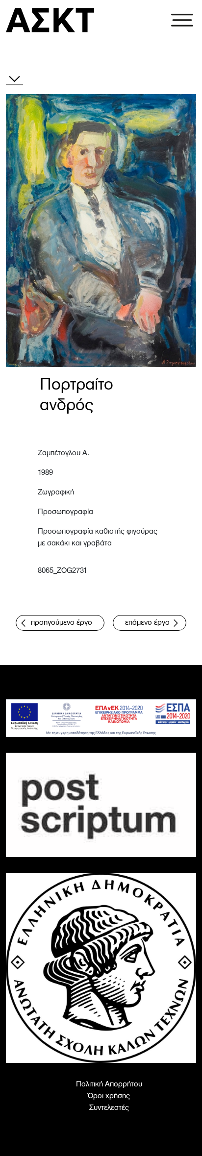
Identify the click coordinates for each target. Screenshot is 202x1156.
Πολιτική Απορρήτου (109, 1084)
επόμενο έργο (147, 623)
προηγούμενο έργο (61, 623)
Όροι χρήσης (109, 1096)
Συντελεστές (109, 1108)
